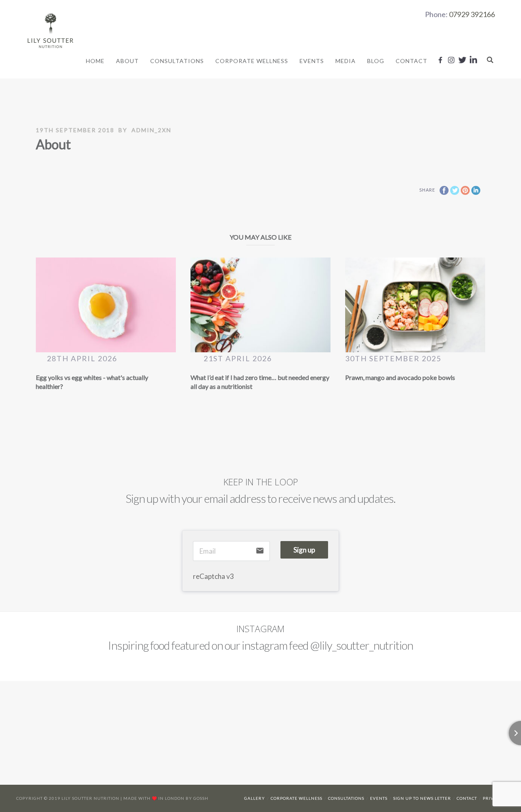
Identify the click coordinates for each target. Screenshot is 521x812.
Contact (411, 60)
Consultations (177, 60)
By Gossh (197, 798)
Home (95, 60)
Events (312, 60)
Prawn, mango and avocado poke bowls (400, 377)
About (127, 60)
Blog (375, 60)
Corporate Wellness (251, 60)
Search (490, 60)
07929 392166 (472, 14)
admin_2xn (151, 130)
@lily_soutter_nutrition (361, 645)
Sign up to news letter (422, 798)
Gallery (254, 798)
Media (345, 60)
